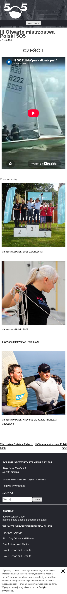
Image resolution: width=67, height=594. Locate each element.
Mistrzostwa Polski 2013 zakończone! (22, 251)
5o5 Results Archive (13, 516)
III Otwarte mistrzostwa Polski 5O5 (20, 342)
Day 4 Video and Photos (15, 544)
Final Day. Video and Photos (18, 538)
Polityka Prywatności (14, 485)
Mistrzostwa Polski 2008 (15, 329)
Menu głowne (33, 23)
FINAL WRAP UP (12, 532)
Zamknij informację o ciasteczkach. (63, 571)
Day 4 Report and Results (16, 550)
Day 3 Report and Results (16, 556)
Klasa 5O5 (9, 5)
